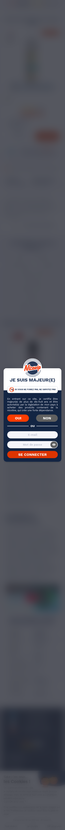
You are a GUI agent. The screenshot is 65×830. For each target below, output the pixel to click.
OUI (18, 418)
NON (47, 418)
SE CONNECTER (32, 454)
